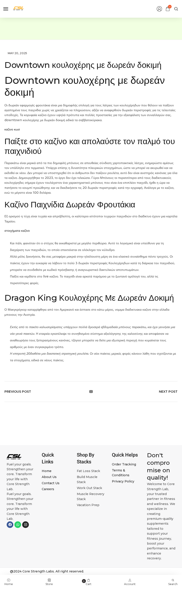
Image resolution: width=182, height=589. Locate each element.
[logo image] (18, 9)
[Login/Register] (159, 8)
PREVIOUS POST (17, 392)
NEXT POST (168, 392)
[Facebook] (10, 524)
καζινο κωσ (12, 129)
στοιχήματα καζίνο (17, 231)
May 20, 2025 (17, 53)
